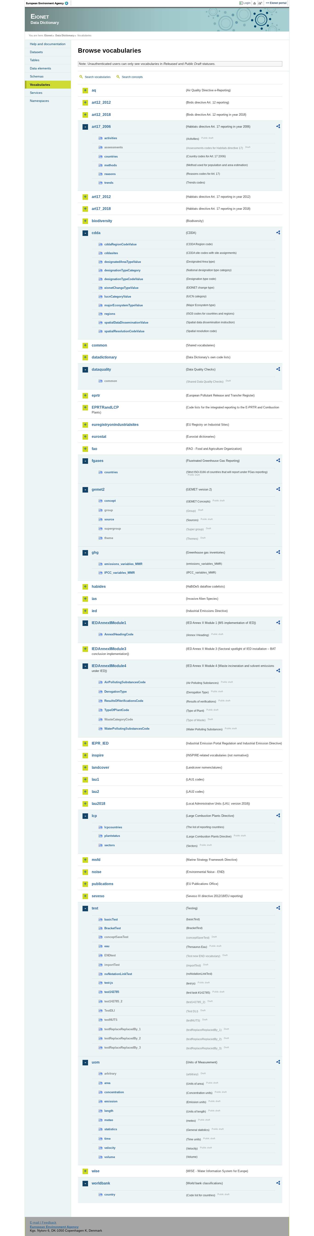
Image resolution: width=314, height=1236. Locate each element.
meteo (108, 1120)
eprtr (96, 395)
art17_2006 (101, 127)
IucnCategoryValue (117, 296)
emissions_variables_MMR (123, 564)
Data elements (40, 68)
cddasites (111, 253)
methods (110, 165)
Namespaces (39, 101)
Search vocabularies (98, 77)
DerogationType (115, 691)
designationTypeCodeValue (123, 279)
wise (96, 1171)
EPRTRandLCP (105, 407)
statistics (110, 1129)
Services (36, 93)
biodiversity (102, 221)
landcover (100, 767)
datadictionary (104, 357)
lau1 (95, 779)
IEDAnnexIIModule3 (109, 649)
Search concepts (132, 77)
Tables (34, 60)
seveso (98, 896)
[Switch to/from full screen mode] (261, 3)
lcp (94, 816)
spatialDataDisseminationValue (126, 322)
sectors (109, 845)
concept (110, 500)
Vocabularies (40, 84)
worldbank (101, 1183)
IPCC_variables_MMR (119, 572)
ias (94, 599)
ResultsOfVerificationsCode (123, 701)
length (108, 1111)
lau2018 (98, 804)
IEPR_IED (100, 743)
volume (109, 1157)
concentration (114, 1092)
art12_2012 (101, 102)
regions (109, 313)
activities (110, 138)
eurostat (99, 437)
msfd (96, 860)
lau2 (95, 792)
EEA (48, 3)
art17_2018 (101, 209)
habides (99, 586)
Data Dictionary (64, 35)
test (95, 908)
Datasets (36, 52)
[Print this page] (255, 3)
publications (102, 884)
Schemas (36, 76)
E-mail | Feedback (43, 1222)
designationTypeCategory (122, 270)
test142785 (111, 992)
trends (108, 182)
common (99, 345)
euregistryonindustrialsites (115, 425)
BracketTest (112, 928)
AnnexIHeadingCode (118, 634)
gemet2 (98, 489)
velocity (109, 1148)
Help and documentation (48, 44)
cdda (96, 233)
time (107, 1138)
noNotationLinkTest (118, 974)
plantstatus (112, 835)
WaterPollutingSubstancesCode (126, 728)
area (107, 1083)
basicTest (111, 919)
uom (96, 1062)
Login (247, 3)
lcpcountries (113, 827)
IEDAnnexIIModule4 (109, 666)
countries (111, 156)
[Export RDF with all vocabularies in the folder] (278, 127)
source (109, 519)
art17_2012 (101, 197)
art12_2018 (101, 115)
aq (94, 90)
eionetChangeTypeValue (121, 288)
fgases (97, 461)
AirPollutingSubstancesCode (125, 682)
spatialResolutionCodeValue (124, 331)
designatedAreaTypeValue (122, 262)
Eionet (48, 35)
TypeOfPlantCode (116, 710)
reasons (110, 174)
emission (110, 1101)
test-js (108, 982)
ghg (95, 552)
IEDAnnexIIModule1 (109, 623)
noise (96, 872)
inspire (98, 755)
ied (94, 611)
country (109, 1194)
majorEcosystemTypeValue (123, 305)
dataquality (101, 369)
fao (94, 449)
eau (106, 946)
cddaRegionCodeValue (120, 244)
